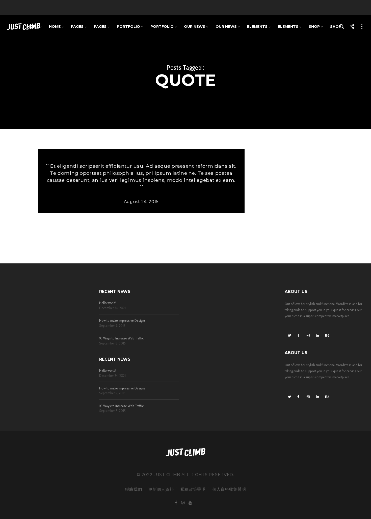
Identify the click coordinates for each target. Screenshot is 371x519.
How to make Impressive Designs (122, 320)
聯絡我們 (133, 489)
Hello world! (107, 303)
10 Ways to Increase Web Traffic (121, 338)
